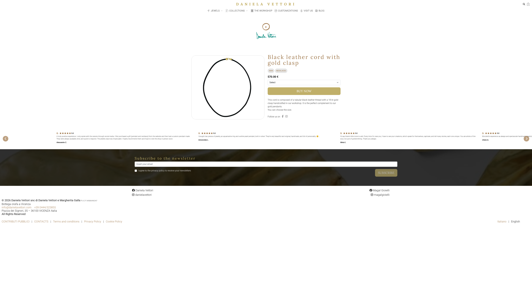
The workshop (263, 10)
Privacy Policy (92, 221)
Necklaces (281, 71)
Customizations (287, 10)
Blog (321, 10)
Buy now (304, 91)
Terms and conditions (66, 221)
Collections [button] (237, 10)
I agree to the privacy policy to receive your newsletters (164, 170)
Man (271, 71)
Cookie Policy (114, 221)
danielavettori (143, 194)
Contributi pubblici (16, 221)
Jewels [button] (215, 10)
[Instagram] (286, 116)
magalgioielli (381, 194)
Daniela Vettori (266, 4)
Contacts (41, 221)
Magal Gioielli (381, 190)
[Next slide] (526, 138)
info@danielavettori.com (16, 207)
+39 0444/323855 (45, 207)
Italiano (502, 221)
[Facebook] (283, 116)
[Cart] (528, 4)
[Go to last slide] (5, 138)
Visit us (308, 10)
